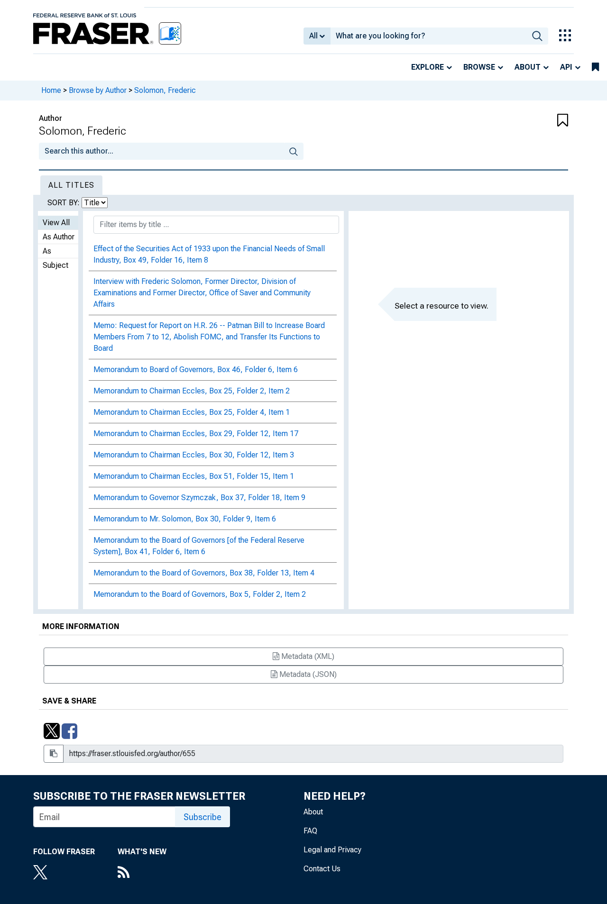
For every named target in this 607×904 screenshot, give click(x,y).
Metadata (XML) (306, 656)
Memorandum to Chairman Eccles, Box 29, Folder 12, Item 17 (195, 433)
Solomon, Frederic (165, 90)
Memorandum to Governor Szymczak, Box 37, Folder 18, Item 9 (199, 497)
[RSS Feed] (142, 873)
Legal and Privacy (332, 849)
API (566, 67)
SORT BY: (64, 202)
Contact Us (322, 868)
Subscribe (202, 817)
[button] (524, 121)
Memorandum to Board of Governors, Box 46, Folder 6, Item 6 (195, 369)
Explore (427, 67)
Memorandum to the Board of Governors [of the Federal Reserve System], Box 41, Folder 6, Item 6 (198, 546)
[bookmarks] (595, 67)
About (528, 67)
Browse (479, 67)
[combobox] (428, 36)
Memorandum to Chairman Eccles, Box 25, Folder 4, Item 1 (191, 412)
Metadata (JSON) (307, 674)
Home (51, 90)
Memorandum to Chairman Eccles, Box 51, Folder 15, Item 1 (193, 476)
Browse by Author (98, 90)
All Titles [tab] (71, 185)
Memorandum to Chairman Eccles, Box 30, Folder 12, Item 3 (193, 454)
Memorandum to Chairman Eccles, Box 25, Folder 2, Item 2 (191, 390)
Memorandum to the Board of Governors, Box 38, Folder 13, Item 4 (203, 572)
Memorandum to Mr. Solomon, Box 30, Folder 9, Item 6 (184, 518)
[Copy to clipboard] (54, 754)
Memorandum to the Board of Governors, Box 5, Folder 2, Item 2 (199, 594)
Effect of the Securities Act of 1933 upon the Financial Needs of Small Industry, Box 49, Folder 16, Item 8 (209, 254)
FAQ (310, 830)
